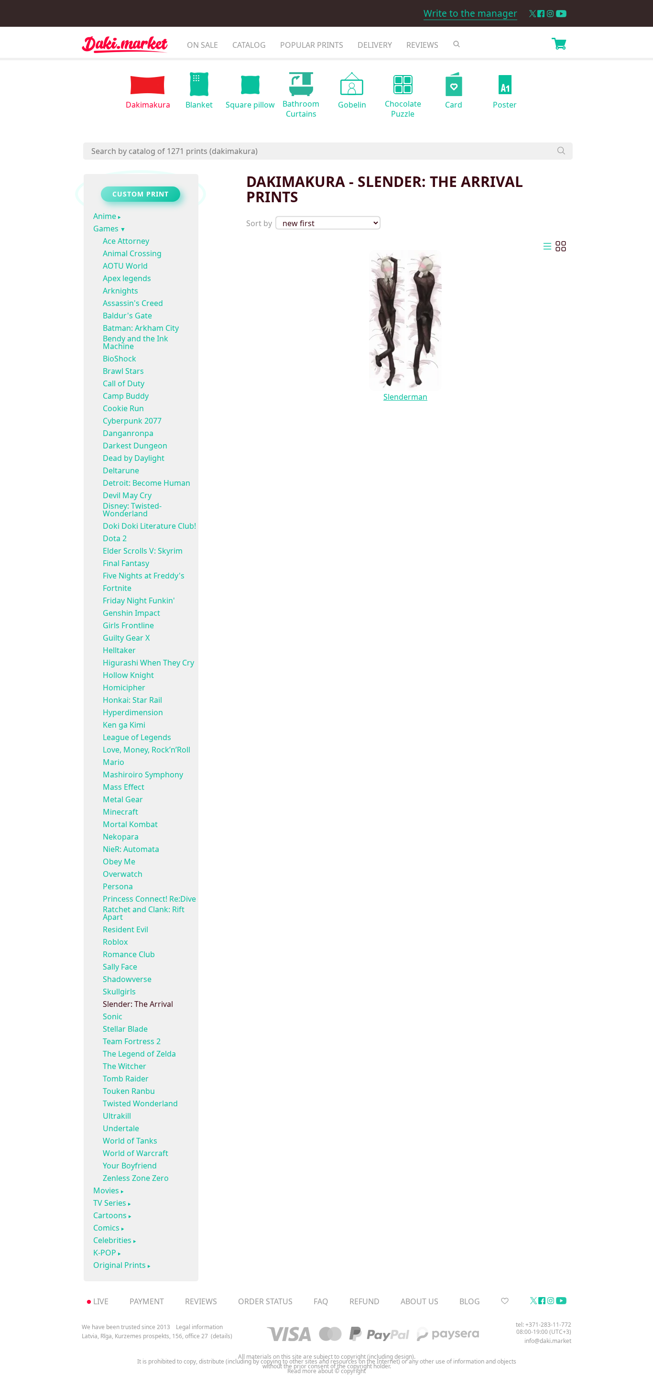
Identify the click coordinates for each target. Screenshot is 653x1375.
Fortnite (117, 588)
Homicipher (124, 687)
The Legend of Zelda (139, 1054)
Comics (106, 1228)
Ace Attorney (126, 241)
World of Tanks (130, 1141)
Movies (106, 1191)
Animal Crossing (132, 253)
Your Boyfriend (130, 1165)
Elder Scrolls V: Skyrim (143, 551)
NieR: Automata (131, 849)
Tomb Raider (126, 1078)
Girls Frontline (128, 625)
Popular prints (311, 45)
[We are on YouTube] (561, 13)
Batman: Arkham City (141, 328)
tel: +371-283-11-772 (543, 1324)
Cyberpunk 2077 (132, 421)
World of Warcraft (135, 1153)
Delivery (375, 45)
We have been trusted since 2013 (126, 1327)
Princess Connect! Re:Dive (149, 899)
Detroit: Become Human (146, 483)
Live (101, 1301)
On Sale (202, 45)
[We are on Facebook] (540, 13)
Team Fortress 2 (132, 1041)
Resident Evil (125, 929)
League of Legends (137, 737)
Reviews (422, 45)
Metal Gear (123, 799)
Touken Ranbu (129, 1091)
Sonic (112, 1016)
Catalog (249, 45)
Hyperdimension (133, 712)
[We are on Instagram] (550, 13)
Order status (265, 1301)
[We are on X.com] (532, 13)
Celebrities (112, 1240)
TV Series (109, 1203)
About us (419, 1301)
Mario (113, 762)
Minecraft (120, 812)
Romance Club (129, 954)
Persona (118, 886)
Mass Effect (123, 787)
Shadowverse (127, 979)
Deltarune (121, 470)
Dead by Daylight (133, 458)
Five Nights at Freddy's (144, 575)
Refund (364, 1301)
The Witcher (124, 1066)
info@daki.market (547, 1341)
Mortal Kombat (130, 824)
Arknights (120, 291)
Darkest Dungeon (135, 445)
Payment (147, 1301)
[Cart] (558, 45)
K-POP (104, 1253)
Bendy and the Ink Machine (135, 342)
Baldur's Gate (127, 315)
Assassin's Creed (133, 303)
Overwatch (122, 874)
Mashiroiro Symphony (143, 774)
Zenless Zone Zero (136, 1178)
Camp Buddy (126, 396)
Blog (469, 1301)
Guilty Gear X (126, 638)
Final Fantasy (126, 563)
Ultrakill (117, 1116)
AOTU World (125, 266)
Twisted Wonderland (140, 1103)
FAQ (321, 1301)
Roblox (115, 942)
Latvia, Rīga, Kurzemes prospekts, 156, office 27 (145, 1336)
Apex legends (127, 278)
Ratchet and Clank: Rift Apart (144, 913)
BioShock (119, 358)
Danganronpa (128, 433)
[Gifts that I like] (505, 1301)
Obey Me (119, 861)
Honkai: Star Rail (132, 700)
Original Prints (119, 1265)
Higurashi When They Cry (148, 662)
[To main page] (125, 47)
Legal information (199, 1327)
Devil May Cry (127, 495)
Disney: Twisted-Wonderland (132, 509)
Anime (104, 216)
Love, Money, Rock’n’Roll (146, 749)
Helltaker (119, 650)
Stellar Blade (125, 1029)
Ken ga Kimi (124, 725)
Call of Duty (123, 383)
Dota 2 (115, 538)
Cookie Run (123, 408)
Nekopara (121, 836)
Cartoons (110, 1215)
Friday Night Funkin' (139, 600)
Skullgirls (119, 991)
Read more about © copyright (326, 1371)
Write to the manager (470, 13)
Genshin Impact (131, 613)
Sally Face (120, 967)
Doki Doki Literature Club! (149, 526)
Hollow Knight (128, 675)
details (221, 1336)
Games (106, 229)
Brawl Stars (123, 371)
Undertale (121, 1128)
